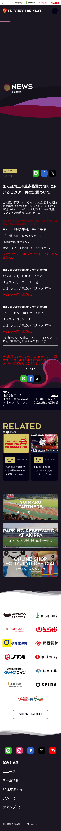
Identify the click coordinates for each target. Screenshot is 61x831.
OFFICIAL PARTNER (30, 714)
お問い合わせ (31, 824)
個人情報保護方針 (11, 824)
